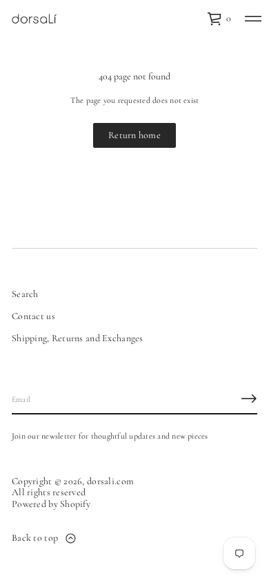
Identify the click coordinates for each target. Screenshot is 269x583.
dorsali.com (110, 481)
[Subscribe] (249, 398)
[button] (219, 18)
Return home (134, 135)
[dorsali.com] (34, 18)
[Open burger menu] (253, 18)
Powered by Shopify (51, 504)
